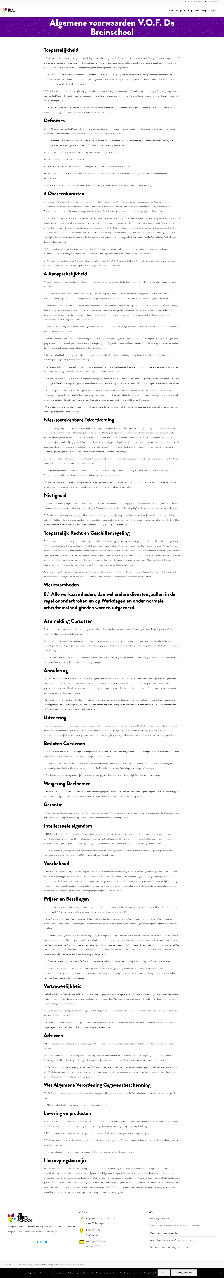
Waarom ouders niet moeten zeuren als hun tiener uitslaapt (174, 1225)
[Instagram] (41, 1242)
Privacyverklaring (184, 1273)
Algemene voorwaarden (39, 1264)
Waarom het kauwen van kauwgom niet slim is (169, 1247)
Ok (163, 1273)
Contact (81, 1264)
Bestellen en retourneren (69, 1264)
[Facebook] (37, 1242)
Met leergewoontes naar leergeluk (164, 1232)
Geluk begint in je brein (159, 1218)
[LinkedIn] (46, 1242)
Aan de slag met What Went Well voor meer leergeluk (172, 1240)
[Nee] (221, 1273)
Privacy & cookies (54, 1264)
